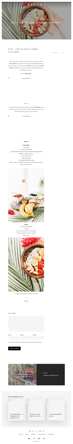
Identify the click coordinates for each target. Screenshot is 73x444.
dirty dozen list (37, 107)
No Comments (53, 52)
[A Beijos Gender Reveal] (50, 374)
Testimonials (41, 434)
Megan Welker (28, 73)
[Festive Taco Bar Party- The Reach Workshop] (22, 374)
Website (34, 335)
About (27, 434)
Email (22, 335)
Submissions (51, 434)
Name (10, 335)
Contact (33, 434)
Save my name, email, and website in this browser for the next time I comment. (26, 342)
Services (21, 434)
